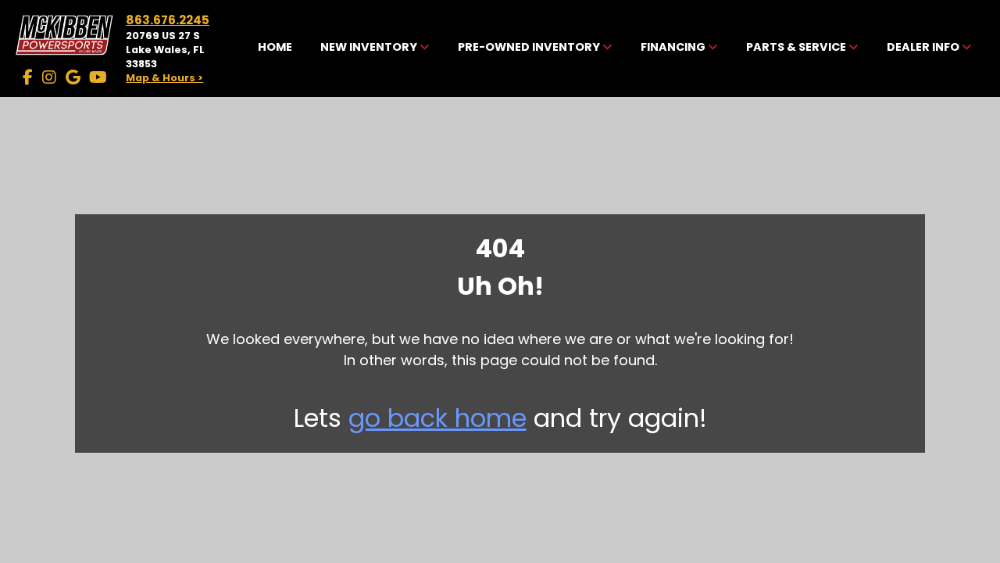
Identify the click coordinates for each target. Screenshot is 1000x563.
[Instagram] (49, 77)
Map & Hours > (164, 77)
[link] (275, 48)
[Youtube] (98, 77)
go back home (437, 418)
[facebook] (28, 77)
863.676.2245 (167, 20)
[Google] (73, 77)
